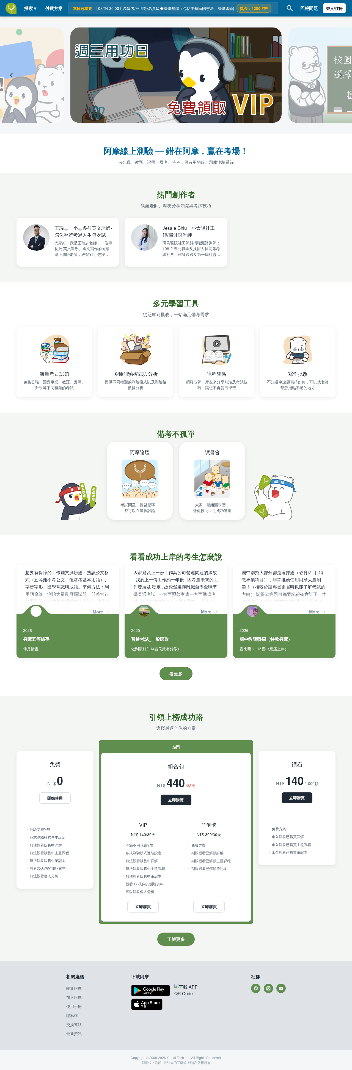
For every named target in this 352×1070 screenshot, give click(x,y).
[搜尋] (289, 8)
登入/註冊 (334, 8)
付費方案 (54, 8)
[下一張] (320, 75)
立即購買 (176, 800)
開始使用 (55, 798)
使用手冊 (74, 1006)
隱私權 (72, 1015)
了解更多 (176, 939)
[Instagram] (268, 988)
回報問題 (309, 8)
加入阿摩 (74, 997)
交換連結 (74, 1024)
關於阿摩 (74, 988)
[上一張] (32, 75)
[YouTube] (281, 988)
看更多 (176, 673)
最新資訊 (74, 1033)
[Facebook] (255, 988)
